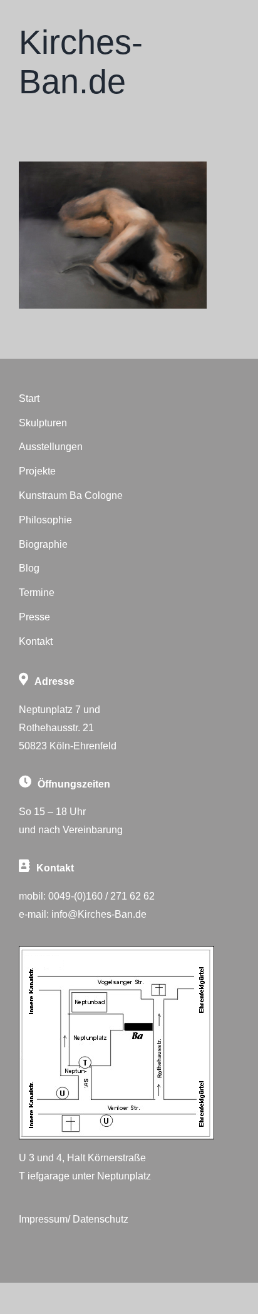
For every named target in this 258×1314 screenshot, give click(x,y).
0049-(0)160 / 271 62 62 (101, 896)
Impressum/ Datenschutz (73, 1219)
